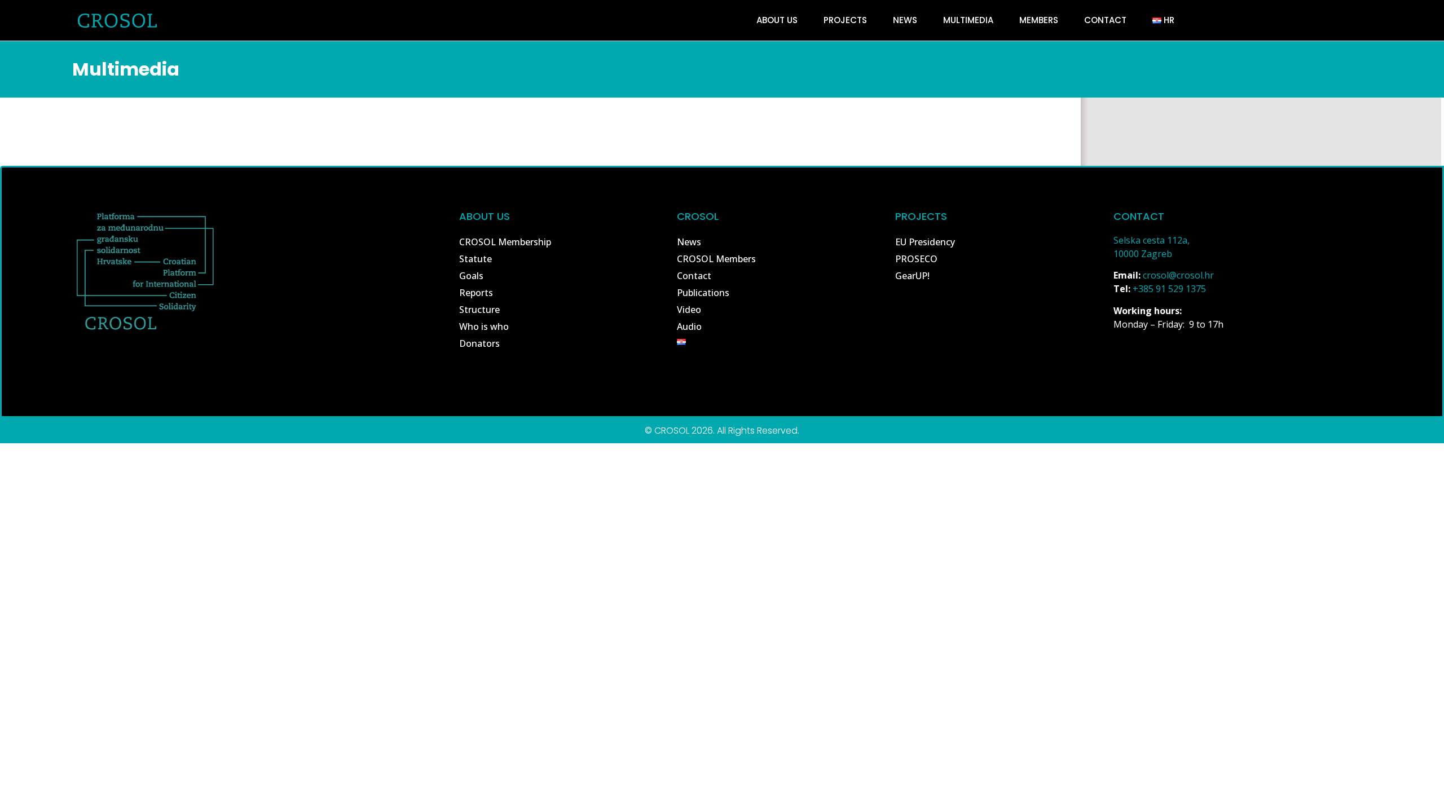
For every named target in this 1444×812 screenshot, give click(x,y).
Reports (476, 292)
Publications (703, 292)
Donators (479, 343)
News (905, 20)
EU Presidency (925, 242)
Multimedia (968, 20)
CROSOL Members (716, 259)
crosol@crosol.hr (1178, 275)
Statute (475, 259)
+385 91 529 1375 (1169, 289)
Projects (845, 20)
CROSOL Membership (505, 242)
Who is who (484, 326)
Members (1038, 20)
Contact (1105, 20)
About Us (777, 20)
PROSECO (916, 259)
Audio (689, 326)
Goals (471, 276)
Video (689, 309)
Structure (479, 309)
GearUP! (912, 276)
